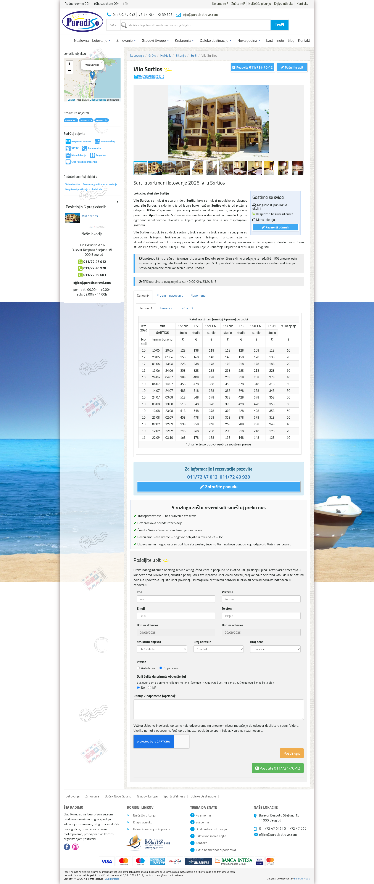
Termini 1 (145, 308)
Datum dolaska (147, 625)
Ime (139, 592)
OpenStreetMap (98, 99)
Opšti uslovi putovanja (211, 829)
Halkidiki (165, 55)
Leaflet (71, 99)
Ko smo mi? (220, 3)
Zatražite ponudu (220, 486)
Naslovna (81, 40)
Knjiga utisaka (283, 3)
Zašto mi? (238, 3)
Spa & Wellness (174, 796)
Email (141, 608)
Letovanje (99, 40)
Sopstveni (171, 668)
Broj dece (256, 641)
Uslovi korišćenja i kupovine (151, 829)
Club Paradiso (112, 879)
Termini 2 (166, 308)
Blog (291, 40)
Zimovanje (124, 40)
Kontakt (302, 3)
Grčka (152, 55)
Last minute (275, 40)
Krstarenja (183, 40)
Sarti (193, 55)
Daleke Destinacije (203, 796)
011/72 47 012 (202, 476)
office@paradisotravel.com (92, 282)
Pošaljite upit (293, 67)
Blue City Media (302, 878)
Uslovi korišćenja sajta (211, 836)
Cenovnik (143, 295)
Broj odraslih (202, 641)
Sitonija (181, 55)
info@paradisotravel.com (200, 14)
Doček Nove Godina (118, 796)
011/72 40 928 (235, 476)
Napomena (198, 295)
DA (143, 687)
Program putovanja (170, 295)
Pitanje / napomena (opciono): (155, 695)
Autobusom (149, 668)
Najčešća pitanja (259, 3)
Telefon (227, 608)
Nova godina (247, 40)
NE (154, 687)
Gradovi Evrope (154, 40)
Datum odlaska (232, 625)
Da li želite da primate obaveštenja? (161, 676)
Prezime (227, 592)
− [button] (69, 70)
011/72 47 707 (295, 828)
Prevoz (141, 661)
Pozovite (279, 768)
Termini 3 (186, 308)
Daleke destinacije (214, 40)
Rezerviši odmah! (277, 227)
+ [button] (69, 64)
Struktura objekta (149, 641)
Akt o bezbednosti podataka (216, 849)
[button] (300, 88)
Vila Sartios (90, 215)
